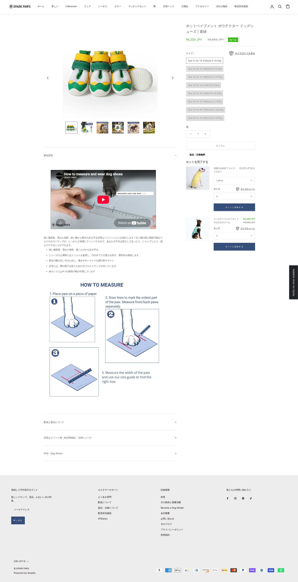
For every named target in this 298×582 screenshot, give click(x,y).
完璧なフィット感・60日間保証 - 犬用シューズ (68, 437)
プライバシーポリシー (172, 529)
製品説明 (48, 155)
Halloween (71, 6)
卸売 (163, 496)
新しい (55, 6)
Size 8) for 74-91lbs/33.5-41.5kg (205, 117)
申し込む (18, 520)
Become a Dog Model (172, 507)
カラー (117, 6)
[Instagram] (235, 498)
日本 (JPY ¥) (20, 561)
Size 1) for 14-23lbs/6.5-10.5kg (204, 60)
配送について (104, 502)
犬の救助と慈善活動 (171, 502)
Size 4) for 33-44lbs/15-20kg (203, 85)
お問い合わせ (167, 518)
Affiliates (102, 518)
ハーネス (102, 6)
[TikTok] (251, 498)
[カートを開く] (287, 6)
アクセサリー (202, 6)
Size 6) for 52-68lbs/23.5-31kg (204, 101)
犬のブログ (166, 524)
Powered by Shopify (25, 572)
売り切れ (220, 146)
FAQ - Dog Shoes (53, 453)
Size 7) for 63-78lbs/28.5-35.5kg (205, 109)
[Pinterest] (243, 498)
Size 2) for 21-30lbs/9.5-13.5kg (205, 68)
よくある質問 (104, 496)
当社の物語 (221, 6)
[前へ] (47, 78)
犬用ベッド (168, 6)
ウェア (87, 6)
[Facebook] (227, 498)
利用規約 (165, 534)
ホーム (41, 6)
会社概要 (165, 513)
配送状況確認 (241, 6)
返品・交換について (108, 507)
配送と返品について (54, 422)
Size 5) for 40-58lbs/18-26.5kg (204, 93)
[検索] (280, 6)
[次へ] (172, 78)
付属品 (184, 6)
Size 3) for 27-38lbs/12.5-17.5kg (205, 76)
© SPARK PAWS (21, 568)
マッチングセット (137, 6)
